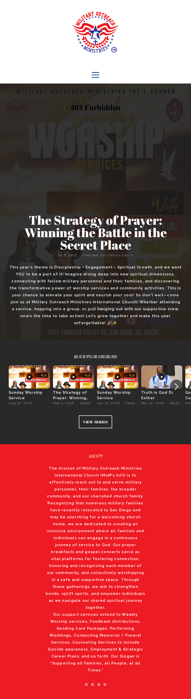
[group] (29, 386)
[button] (176, 386)
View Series (95, 421)
